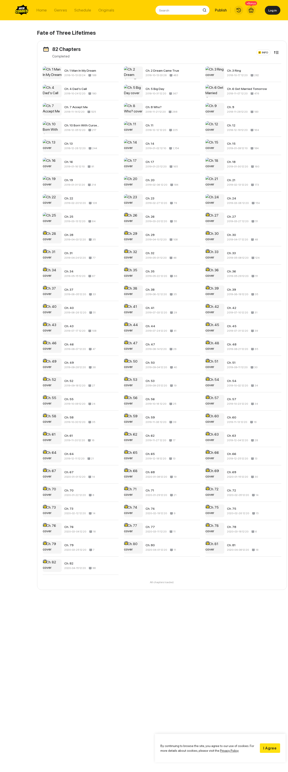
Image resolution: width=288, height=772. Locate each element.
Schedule (82, 10)
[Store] (251, 10)
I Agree (270, 748)
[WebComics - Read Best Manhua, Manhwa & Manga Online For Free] (21, 10)
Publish (221, 10)
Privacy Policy (229, 750)
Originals (106, 10)
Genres (60, 10)
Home (41, 10)
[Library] (238, 10)
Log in (272, 10)
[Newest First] (276, 52)
